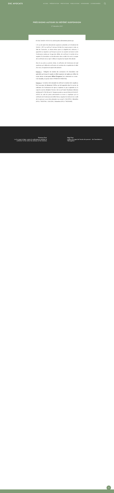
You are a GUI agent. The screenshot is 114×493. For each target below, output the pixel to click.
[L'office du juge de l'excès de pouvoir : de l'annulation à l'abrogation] (85, 139)
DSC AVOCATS (15, 3)
